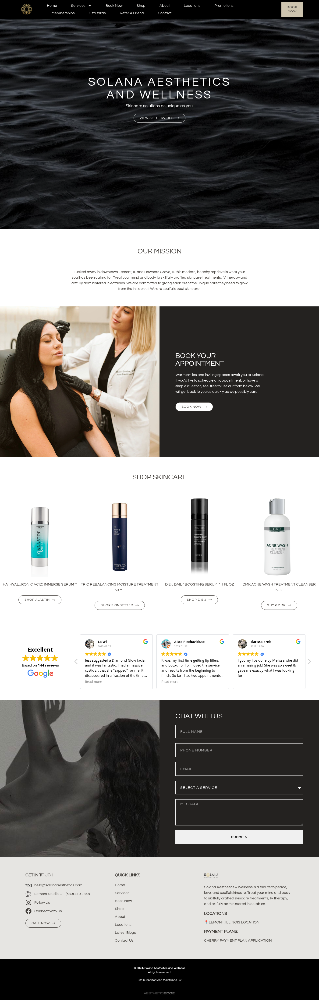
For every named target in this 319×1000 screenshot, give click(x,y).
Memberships (63, 13)
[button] (309, 662)
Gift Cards (97, 13)
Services (78, 5)
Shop (141, 5)
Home (52, 5)
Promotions (224, 5)
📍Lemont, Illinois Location (231, 922)
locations (192, 5)
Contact (164, 13)
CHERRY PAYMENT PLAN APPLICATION (238, 940)
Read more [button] (93, 682)
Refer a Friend (132, 13)
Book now (114, 5)
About (165, 5)
